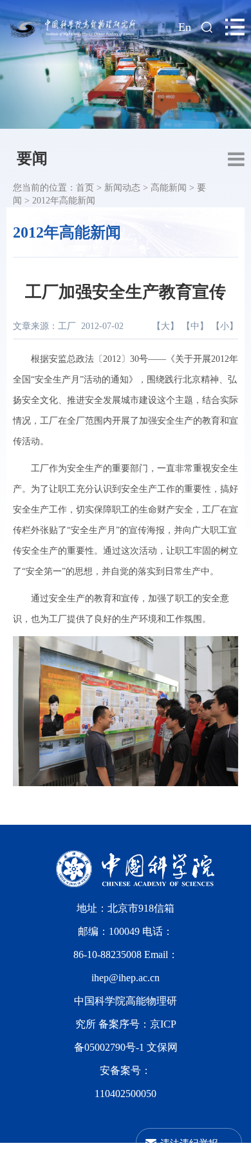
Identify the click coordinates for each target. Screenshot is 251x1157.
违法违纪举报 (189, 1142)
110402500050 (125, 1093)
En (184, 27)
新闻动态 (122, 188)
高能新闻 (169, 188)
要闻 (32, 158)
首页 (85, 188)
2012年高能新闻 (63, 200)
